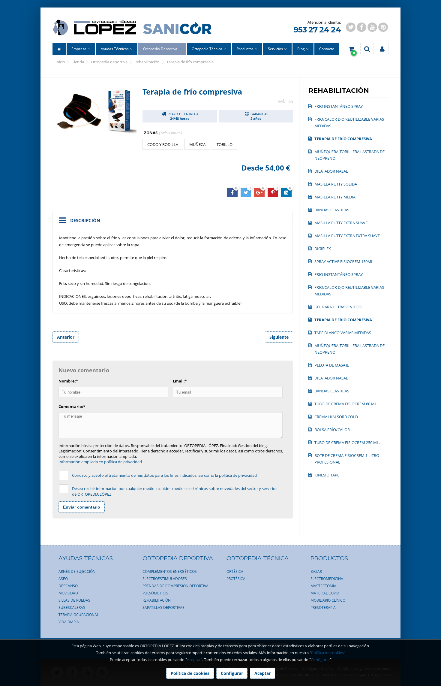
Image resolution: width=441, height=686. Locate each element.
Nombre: (68, 381)
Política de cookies (327, 652)
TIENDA (78, 62)
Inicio (60, 62)
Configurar (320, 659)
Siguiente (279, 337)
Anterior (65, 337)
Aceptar (194, 659)
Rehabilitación (147, 62)
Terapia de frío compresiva (190, 62)
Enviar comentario (81, 507)
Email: (180, 381)
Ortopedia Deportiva (109, 62)
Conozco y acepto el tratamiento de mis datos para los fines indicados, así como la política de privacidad (164, 475)
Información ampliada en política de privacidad (100, 461)
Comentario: (71, 406)
